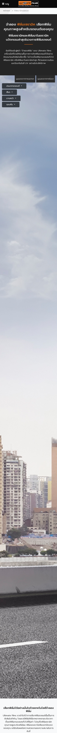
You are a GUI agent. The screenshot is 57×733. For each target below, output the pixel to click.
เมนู (6, 3)
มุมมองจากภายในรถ (46, 78)
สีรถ (8, 92)
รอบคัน (10, 104)
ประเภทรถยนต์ (13, 86)
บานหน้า (10, 98)
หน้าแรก (6, 10)
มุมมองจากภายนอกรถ (25, 78)
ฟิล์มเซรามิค (15, 35)
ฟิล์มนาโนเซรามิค (25, 60)
